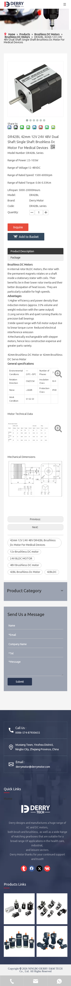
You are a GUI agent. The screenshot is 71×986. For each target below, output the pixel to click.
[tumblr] (24, 868)
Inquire (18, 227)
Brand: (11, 200)
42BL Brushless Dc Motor (25, 571)
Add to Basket (29, 236)
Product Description (22, 251)
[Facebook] (32, 868)
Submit (20, 681)
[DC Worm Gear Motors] (52, 908)
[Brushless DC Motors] (19, 908)
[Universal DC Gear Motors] (19, 941)
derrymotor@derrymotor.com (33, 766)
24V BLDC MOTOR (21, 558)
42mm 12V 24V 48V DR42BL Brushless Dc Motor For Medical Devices (33, 542)
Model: (12, 195)
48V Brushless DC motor (24, 565)
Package (15, 257)
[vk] (47, 868)
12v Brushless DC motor (24, 551)
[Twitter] (39, 868)
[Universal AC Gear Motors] (52, 941)
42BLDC (52, 571)
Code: (11, 206)
